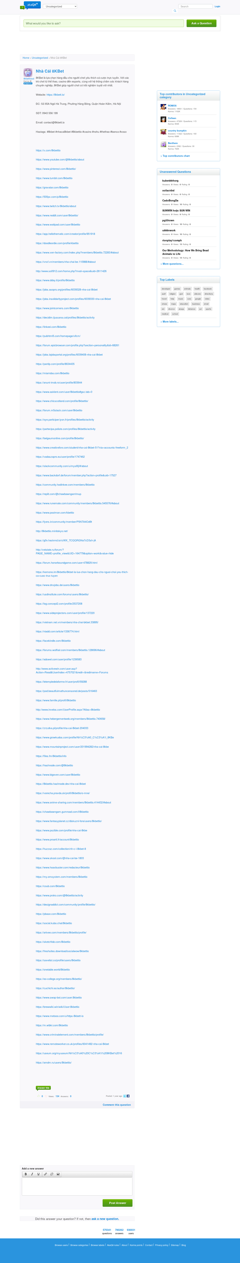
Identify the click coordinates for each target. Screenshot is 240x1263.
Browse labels (97, 1244)
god (181, 293)
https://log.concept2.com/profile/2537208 (59, 603)
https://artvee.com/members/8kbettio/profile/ (61, 932)
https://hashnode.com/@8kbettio (54, 765)
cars (189, 298)
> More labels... (170, 321)
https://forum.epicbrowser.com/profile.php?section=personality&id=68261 (77, 345)
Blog (183, 1244)
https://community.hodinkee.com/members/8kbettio (65, 484)
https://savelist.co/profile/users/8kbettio (58, 960)
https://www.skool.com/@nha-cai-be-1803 (60, 858)
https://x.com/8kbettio (48, 150)
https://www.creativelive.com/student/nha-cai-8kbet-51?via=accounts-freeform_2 (82, 447)
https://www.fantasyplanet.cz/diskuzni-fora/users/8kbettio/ (69, 821)
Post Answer (117, 1203)
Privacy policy (161, 1244)
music (180, 298)
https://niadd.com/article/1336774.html (57, 631)
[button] (25, 1174)
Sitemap (175, 1244)
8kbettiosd (29, 78)
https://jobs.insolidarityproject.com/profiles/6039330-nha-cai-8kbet (73, 299)
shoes (164, 303)
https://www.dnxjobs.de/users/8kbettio (57, 585)
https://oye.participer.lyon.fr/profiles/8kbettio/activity (65, 419)
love (188, 293)
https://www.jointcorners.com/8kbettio (57, 308)
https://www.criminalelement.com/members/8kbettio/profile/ (70, 1034)
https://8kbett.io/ (55, 94)
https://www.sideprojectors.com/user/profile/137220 (65, 613)
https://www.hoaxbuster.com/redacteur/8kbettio (63, 867)
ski (163, 308)
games (177, 288)
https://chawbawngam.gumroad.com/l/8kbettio (62, 811)
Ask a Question (201, 23)
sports (208, 308)
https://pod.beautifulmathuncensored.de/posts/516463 (66, 691)
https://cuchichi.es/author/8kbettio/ (55, 988)
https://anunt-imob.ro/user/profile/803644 (59, 382)
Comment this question (117, 1104)
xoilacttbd (168, 190)
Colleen (172, 118)
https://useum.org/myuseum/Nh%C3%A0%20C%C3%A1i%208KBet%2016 (79, 1053)
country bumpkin (177, 130)
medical (165, 313)
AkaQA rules (113, 1244)
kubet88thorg (170, 180)
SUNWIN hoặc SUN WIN (176, 210)
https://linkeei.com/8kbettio (51, 326)
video (207, 298)
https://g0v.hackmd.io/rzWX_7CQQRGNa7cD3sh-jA (66, 540)
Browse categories (79, 1244)
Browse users (61, 1244)
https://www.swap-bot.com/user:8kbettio (59, 997)
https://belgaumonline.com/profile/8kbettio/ (60, 438)
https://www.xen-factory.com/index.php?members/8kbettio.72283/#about (77, 252)
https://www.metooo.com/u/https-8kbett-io (59, 1016)
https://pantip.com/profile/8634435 (55, 364)
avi (200, 308)
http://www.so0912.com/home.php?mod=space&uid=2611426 (71, 271)
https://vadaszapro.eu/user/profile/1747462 (60, 456)
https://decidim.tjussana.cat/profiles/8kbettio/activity (65, 317)
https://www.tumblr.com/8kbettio (54, 178)
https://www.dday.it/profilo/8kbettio (55, 280)
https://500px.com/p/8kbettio (52, 196)
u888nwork (169, 230)
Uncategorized (40, 57)
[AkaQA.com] (30, 5)
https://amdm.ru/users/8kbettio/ (54, 1062)
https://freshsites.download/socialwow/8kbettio (62, 951)
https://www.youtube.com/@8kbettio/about (60, 159)
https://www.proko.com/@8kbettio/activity (59, 895)
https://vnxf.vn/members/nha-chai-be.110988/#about (66, 261)
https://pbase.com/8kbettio (51, 914)
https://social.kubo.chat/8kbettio (54, 923)
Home (26, 57)
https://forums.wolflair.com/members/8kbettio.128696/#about (70, 650)
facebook (208, 288)
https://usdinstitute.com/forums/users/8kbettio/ (62, 594)
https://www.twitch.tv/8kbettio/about (56, 206)
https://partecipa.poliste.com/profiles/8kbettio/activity (66, 429)
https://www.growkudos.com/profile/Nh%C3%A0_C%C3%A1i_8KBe (75, 737)
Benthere (173, 143)
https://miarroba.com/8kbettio (52, 373)
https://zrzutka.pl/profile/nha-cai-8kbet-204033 (62, 728)
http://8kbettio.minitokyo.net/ (52, 531)
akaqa (181, 308)
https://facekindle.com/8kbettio (53, 640)
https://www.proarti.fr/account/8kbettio (57, 839)
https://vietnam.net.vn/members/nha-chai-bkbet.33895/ (67, 622)
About (124, 1244)
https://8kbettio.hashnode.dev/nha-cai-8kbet (61, 783)
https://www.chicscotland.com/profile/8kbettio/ (62, 401)
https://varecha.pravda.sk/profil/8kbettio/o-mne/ (63, 793)
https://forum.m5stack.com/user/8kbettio (59, 410)
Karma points (136, 1244)
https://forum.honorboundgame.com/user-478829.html (66, 562)
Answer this (43, 1087)
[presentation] (26, 1174)
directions (209, 293)
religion (173, 293)
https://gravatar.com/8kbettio (52, 187)
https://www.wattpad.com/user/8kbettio (58, 224)
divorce (171, 308)
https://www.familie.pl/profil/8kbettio (56, 700)
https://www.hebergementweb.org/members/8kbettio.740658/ (70, 718)
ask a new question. (105, 1219)
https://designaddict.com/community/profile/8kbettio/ (65, 904)
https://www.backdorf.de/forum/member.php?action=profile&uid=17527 (76, 475)
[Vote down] (45, 1096)
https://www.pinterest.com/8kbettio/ (56, 168)
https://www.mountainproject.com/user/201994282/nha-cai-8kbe (72, 746)
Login (217, 6)
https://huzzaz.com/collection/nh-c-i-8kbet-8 (61, 848)
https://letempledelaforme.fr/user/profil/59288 (61, 681)
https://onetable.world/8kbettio (53, 969)
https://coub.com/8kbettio (50, 886)
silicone (197, 293)
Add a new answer (33, 1168)
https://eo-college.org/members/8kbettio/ (59, 979)
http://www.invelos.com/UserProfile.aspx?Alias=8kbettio (68, 709)
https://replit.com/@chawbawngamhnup (58, 494)
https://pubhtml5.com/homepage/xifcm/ (58, 336)
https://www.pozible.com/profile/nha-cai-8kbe (61, 830)
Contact (149, 1244)
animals (187, 288)
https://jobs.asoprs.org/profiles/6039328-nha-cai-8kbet (67, 289)
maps (173, 303)
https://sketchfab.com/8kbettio (53, 941)
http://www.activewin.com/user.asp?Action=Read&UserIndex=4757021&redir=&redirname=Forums (72, 670)
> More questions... (172, 263)
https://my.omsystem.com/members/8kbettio (61, 876)
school (175, 313)
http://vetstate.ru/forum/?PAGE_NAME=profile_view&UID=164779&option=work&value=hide (75, 551)
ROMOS (172, 105)
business (196, 303)
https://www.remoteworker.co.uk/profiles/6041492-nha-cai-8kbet (72, 1044)
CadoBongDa (170, 200)
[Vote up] (38, 1096)
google (198, 298)
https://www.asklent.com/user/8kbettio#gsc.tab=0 (64, 392)
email (206, 303)
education (184, 303)
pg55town (168, 220)
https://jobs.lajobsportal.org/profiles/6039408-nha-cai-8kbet (69, 354)
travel (164, 298)
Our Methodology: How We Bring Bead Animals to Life (185, 252)
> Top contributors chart (175, 155)
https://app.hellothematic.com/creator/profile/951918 (65, 234)
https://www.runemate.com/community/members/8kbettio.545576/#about (77, 503)
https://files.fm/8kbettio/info (51, 756)
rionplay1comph (172, 240)
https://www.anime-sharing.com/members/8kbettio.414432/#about (73, 802)
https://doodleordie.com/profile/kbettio (57, 243)
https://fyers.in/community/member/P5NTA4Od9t (64, 521)
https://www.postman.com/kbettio (55, 512)
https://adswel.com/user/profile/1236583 (59, 659)
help (172, 298)
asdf (164, 293)
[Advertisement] (84, 46)
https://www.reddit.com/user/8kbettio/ (57, 215)
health (197, 288)
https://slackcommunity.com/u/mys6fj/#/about (62, 466)
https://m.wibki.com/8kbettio (52, 1025)
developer (166, 288)
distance (191, 308)
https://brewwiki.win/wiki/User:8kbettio (57, 1007)
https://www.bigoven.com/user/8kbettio (58, 774)
